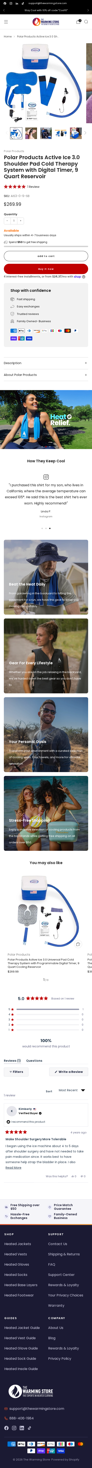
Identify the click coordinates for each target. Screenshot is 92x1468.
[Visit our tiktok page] (23, 3)
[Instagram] (14, 1428)
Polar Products (14, 151)
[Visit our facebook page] (5, 3)
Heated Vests (15, 1254)
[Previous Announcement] (3, 10)
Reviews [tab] (12, 1061)
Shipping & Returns (64, 1254)
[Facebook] (6, 1428)
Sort (49, 1091)
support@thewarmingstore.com (47, 3)
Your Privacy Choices (65, 1295)
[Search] (86, 21)
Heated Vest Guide (20, 1338)
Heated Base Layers (20, 1285)
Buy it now (46, 269)
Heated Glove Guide (21, 1348)
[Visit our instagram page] (11, 3)
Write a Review (73, 1072)
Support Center (61, 1274)
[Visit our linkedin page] (17, 3)
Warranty (56, 1305)
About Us (55, 1327)
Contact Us (57, 1243)
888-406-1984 (21, 1418)
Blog (51, 1338)
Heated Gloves (16, 1264)
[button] (21, 186)
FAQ (51, 1264)
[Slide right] (84, 133)
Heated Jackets (17, 1243)
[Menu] (6, 22)
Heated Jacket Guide (22, 1327)
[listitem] (46, 10)
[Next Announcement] (88, 10)
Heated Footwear (19, 1295)
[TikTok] (29, 1428)
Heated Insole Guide (21, 1368)
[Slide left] (7, 133)
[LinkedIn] (22, 1428)
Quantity (10, 214)
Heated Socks (15, 1274)
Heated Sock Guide (20, 1358)
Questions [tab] (34, 1061)
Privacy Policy (59, 1358)
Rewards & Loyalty (63, 1285)
